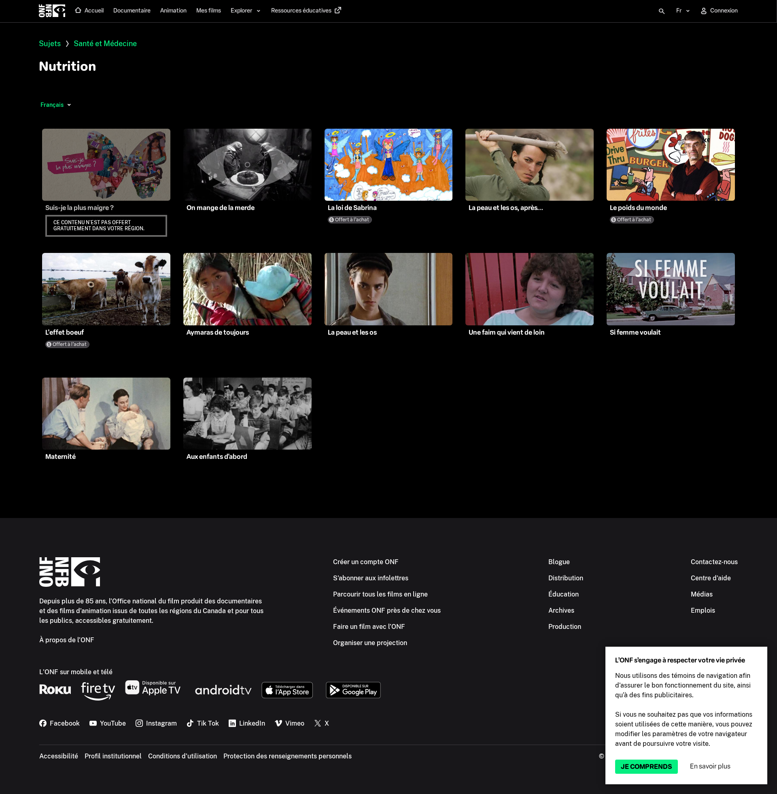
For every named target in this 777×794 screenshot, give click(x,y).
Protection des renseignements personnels (287, 756)
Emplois (703, 610)
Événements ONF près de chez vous (387, 610)
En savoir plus (710, 766)
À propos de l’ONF (66, 640)
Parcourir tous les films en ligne (380, 594)
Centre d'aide (711, 578)
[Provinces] (69, 105)
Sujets (50, 43)
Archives (561, 610)
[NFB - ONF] (52, 11)
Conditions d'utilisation (182, 756)
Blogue (559, 562)
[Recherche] (662, 11)
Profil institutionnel (113, 756)
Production (564, 627)
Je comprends (646, 767)
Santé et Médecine (105, 43)
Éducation (563, 594)
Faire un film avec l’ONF (369, 627)
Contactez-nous (714, 562)
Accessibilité (58, 756)
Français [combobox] (52, 105)
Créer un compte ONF (366, 562)
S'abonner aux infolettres (370, 578)
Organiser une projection (370, 643)
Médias (702, 594)
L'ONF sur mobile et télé (76, 672)
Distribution (565, 578)
